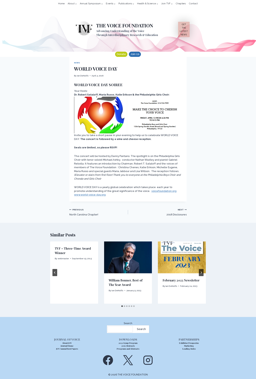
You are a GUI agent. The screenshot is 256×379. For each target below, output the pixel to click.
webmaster (63, 258)
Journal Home (67, 346)
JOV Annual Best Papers (67, 348)
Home (61, 3)
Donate (121, 54)
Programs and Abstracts (128, 348)
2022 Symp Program (128, 343)
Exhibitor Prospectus (189, 343)
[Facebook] (108, 360)
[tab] (122, 306)
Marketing (189, 346)
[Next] (201, 272)
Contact (193, 3)
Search (128, 323)
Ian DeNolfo (83, 75)
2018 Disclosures (177, 212)
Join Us (134, 54)
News (77, 63)
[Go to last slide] (54, 272)
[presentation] (128, 257)
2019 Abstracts (128, 346)
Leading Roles (189, 348)
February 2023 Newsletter (181, 280)
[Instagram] (148, 360)
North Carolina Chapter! (83, 212)
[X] (128, 360)
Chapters (181, 3)
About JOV (67, 343)
